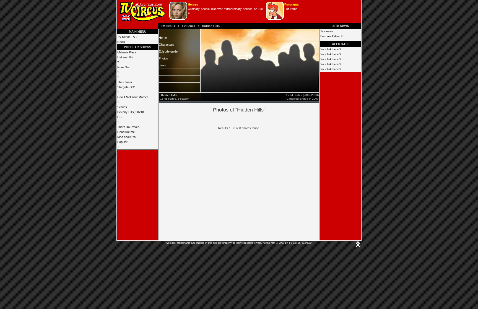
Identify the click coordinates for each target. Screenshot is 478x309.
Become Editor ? (331, 36)
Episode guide (168, 51)
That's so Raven (128, 127)
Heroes (193, 4)
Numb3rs (123, 67)
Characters (166, 44)
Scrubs (122, 107)
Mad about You (127, 137)
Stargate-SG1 (126, 87)
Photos (163, 58)
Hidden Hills (211, 26)
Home (163, 37)
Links (162, 65)
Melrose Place (126, 52)
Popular (122, 142)
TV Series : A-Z (127, 36)
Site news (326, 31)
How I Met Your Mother (132, 97)
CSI (119, 117)
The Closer (124, 82)
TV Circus (168, 26)
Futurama (291, 4)
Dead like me (126, 132)
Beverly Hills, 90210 (130, 112)
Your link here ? (330, 49)
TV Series (188, 26)
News (121, 41)
